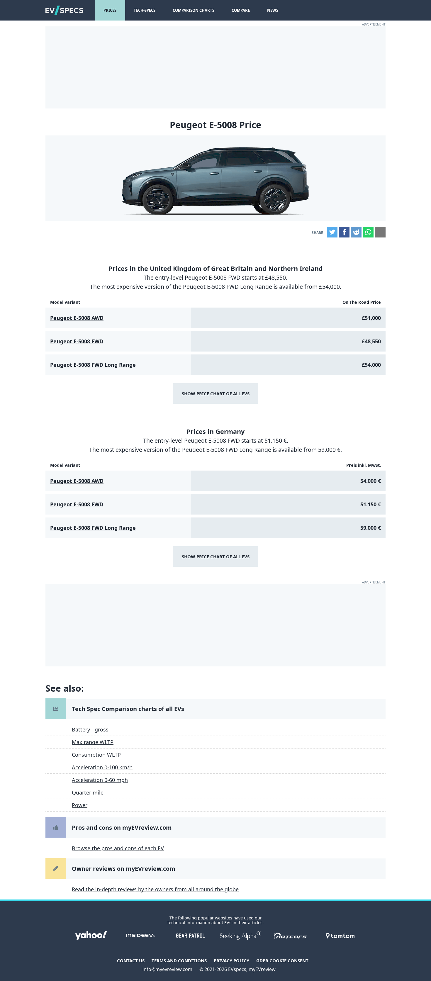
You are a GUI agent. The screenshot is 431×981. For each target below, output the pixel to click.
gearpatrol (190, 935)
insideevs (140, 935)
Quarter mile (87, 792)
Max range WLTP (92, 742)
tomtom (340, 935)
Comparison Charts (193, 10)
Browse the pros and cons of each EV (118, 848)
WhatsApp (368, 232)
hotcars (290, 935)
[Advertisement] (215, 67)
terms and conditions (179, 960)
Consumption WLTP (96, 754)
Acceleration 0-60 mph (100, 779)
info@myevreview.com (167, 969)
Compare (241, 10)
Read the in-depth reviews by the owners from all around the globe (155, 889)
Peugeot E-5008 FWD (76, 341)
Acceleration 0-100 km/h (102, 767)
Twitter (332, 232)
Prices (109, 10)
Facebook (344, 232)
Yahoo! (90, 935)
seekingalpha (240, 935)
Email (380, 232)
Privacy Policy (231, 960)
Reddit (356, 232)
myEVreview (262, 969)
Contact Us (131, 960)
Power (79, 805)
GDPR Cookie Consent (282, 960)
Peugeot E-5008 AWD (76, 317)
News (272, 10)
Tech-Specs (144, 10)
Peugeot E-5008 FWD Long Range (93, 364)
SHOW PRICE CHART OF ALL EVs (216, 393)
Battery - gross (90, 729)
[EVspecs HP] (64, 10)
